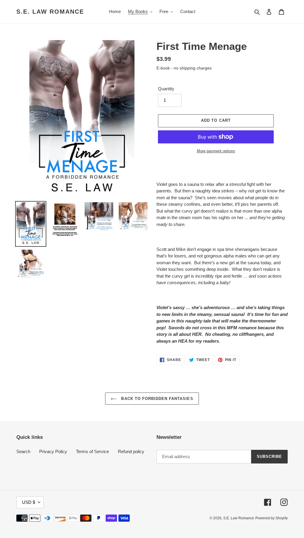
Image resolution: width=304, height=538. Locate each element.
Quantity (166, 88)
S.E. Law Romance (50, 11)
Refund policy (131, 451)
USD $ (28, 502)
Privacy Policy (53, 451)
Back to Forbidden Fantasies (156, 398)
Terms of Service (92, 451)
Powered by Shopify (271, 518)
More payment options (216, 151)
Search (23, 451)
